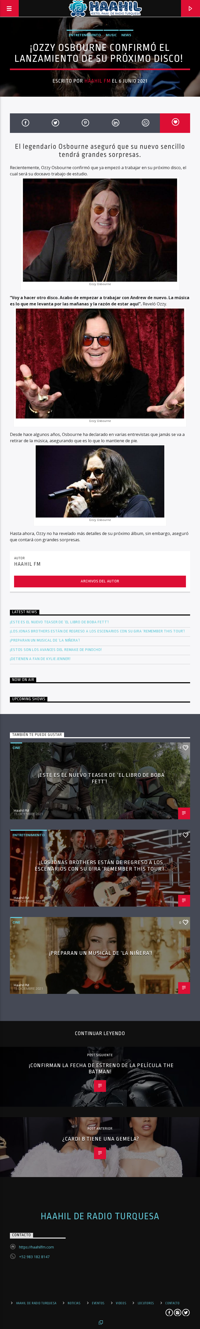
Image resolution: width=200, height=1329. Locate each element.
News (126, 35)
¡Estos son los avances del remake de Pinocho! (56, 650)
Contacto (172, 1303)
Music (111, 35)
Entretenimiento (85, 35)
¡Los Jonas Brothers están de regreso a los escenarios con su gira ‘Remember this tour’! (98, 631)
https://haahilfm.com (36, 1247)
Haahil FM (97, 81)
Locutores (146, 1303)
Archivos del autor (100, 581)
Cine (16, 747)
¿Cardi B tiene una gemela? (101, 1139)
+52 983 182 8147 (34, 1256)
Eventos (98, 1303)
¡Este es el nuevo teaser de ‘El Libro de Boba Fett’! (60, 622)
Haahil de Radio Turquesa (100, 1216)
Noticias (74, 1303)
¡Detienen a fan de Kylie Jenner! (40, 659)
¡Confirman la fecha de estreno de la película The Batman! (101, 1068)
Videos (121, 1303)
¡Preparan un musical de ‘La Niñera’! (45, 640)
